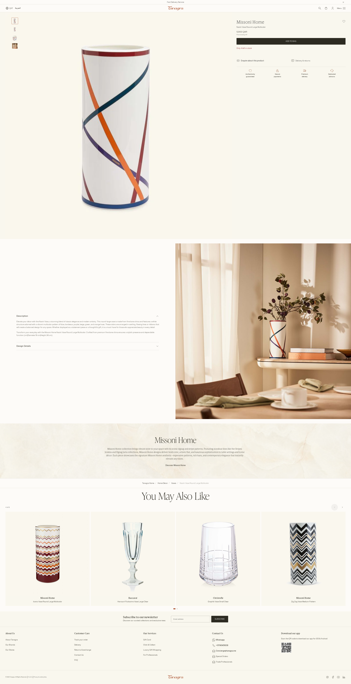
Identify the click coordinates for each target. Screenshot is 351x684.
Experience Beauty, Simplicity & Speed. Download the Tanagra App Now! (175, 2)
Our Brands (10, 645)
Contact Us (79, 655)
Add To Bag (291, 41)
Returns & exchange (82, 650)
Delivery (77, 645)
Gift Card (147, 639)
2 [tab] (177, 608)
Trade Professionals (224, 662)
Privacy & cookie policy (40, 677)
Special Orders (222, 656)
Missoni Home (250, 22)
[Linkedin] (344, 677)
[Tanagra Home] (175, 8)
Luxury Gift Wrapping (152, 650)
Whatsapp (220, 640)
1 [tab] (174, 608)
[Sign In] (332, 8)
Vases (173, 483)
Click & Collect (149, 645)
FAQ (76, 660)
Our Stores (9, 650)
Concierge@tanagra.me (226, 651)
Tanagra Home (148, 483)
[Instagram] (327, 677)
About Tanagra (11, 639)
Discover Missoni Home (175, 465)
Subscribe (220, 619)
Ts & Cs (30, 677)
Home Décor (163, 483)
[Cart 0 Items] (326, 8)
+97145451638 (222, 645)
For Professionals (150, 655)
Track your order (81, 639)
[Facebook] (333, 677)
